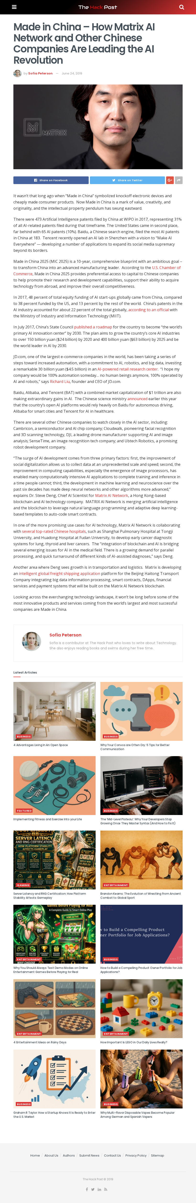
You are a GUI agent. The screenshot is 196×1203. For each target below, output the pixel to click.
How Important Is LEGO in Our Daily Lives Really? (133, 1042)
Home (35, 1155)
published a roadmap (93, 327)
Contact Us (112, 1155)
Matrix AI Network (111, 495)
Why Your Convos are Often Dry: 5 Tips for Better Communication (134, 747)
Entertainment (116, 885)
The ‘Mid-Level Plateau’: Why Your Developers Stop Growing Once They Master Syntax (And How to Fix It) (138, 821)
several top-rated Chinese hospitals (54, 531)
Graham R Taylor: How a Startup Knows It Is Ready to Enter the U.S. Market (54, 1115)
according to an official (148, 309)
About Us (51, 1155)
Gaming (23, 885)
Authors (69, 1155)
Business (24, 736)
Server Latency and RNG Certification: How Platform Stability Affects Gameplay (49, 896)
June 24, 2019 (72, 73)
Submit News (89, 1155)
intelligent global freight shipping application (59, 573)
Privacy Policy (136, 1155)
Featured (24, 811)
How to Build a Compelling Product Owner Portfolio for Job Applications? (141, 970)
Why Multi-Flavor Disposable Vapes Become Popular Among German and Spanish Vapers (137, 1115)
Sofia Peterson (40, 73)
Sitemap (157, 1155)
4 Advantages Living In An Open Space (40, 745)
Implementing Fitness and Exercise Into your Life (47, 819)
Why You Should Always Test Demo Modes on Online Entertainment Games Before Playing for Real (50, 970)
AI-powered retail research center (128, 369)
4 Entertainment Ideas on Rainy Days (39, 1042)
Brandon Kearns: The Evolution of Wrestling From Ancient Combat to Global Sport (140, 896)
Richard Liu (60, 381)
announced (137, 398)
